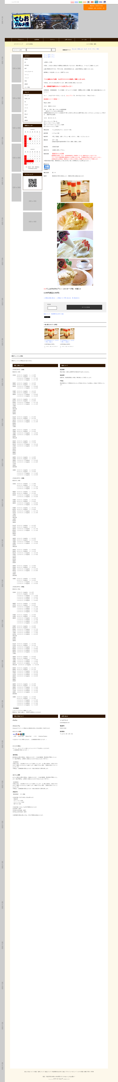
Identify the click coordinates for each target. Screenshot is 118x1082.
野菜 (26, 117)
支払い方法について (29, 1071)
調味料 (26, 120)
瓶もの (26, 114)
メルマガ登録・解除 (91, 44)
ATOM (92, 1071)
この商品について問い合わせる (63, 298)
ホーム (45, 55)
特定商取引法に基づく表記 (57, 313)
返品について (47, 313)
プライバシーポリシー (71, 1071)
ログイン (52, 39)
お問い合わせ (68, 39)
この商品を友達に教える (49, 298)
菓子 (49, 55)
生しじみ (74, 49)
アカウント (21, 39)
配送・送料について (39, 1071)
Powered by (50, 1079)
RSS (88, 1071)
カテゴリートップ (18, 44)
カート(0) (84, 39)
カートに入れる (86, 307)
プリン (93, 49)
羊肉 (98, 49)
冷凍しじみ (80, 49)
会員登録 (36, 39)
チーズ (89, 49)
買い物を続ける (75, 298)
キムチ (85, 49)
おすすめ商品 (29, 44)
